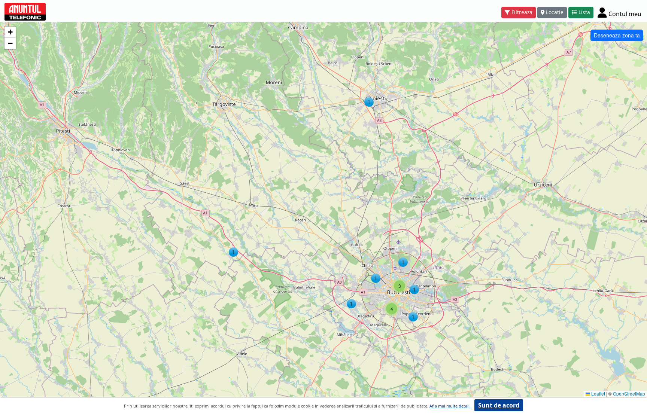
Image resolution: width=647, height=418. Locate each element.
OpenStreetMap (629, 393)
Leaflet (597, 393)
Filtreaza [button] (521, 12)
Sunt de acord (498, 405)
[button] (369, 102)
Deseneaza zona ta (617, 35)
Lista (584, 12)
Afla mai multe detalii (450, 406)
